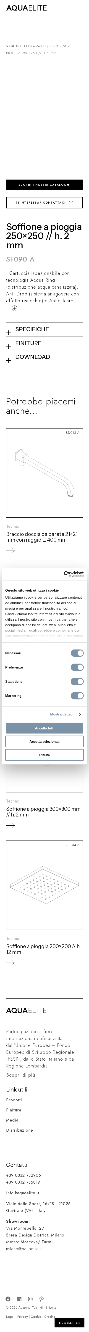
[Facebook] (8, 1299)
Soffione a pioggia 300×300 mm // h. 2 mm (43, 812)
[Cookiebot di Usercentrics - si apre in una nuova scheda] (64, 574)
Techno (12, 526)
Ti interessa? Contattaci (41, 203)
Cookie (36, 1316)
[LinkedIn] (19, 1299)
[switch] (77, 667)
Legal (10, 1316)
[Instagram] (30, 1299)
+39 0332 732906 (23, 1175)
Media (12, 1120)
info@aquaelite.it (22, 1193)
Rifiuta (44, 755)
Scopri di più (20, 1075)
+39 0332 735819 (23, 1182)
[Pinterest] (41, 1299)
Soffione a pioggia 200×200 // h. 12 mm (43, 949)
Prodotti (14, 1100)
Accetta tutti (44, 728)
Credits (49, 1316)
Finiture (13, 1110)
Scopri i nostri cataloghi (44, 185)
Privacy (22, 1316)
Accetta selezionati (44, 741)
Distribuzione (19, 1130)
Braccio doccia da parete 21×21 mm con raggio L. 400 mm (42, 537)
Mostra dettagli (62, 714)
